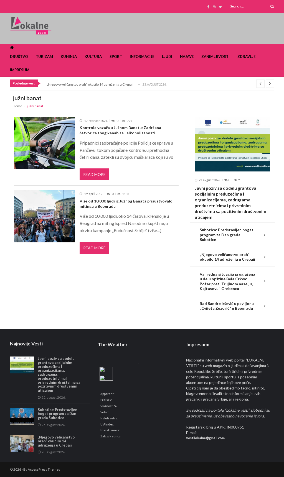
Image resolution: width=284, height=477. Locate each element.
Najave (187, 56)
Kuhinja (69, 56)
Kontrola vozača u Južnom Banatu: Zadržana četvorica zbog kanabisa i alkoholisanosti (120, 130)
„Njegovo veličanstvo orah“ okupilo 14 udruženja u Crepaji (90, 84)
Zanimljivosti (215, 56)
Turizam (44, 56)
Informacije (142, 56)
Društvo (19, 56)
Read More (94, 174)
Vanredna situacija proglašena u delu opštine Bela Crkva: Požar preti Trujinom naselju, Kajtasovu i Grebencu (227, 281)
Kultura (93, 56)
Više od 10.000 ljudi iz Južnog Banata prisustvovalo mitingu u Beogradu (126, 204)
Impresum (19, 70)
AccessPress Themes (44, 469)
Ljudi (167, 56)
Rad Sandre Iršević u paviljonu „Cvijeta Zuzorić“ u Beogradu (227, 306)
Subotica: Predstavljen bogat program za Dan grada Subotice (226, 234)
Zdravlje (246, 56)
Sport (116, 56)
